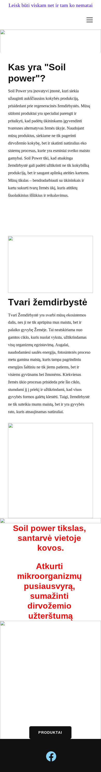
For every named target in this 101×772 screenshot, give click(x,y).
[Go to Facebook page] (51, 756)
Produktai (50, 732)
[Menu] (89, 20)
